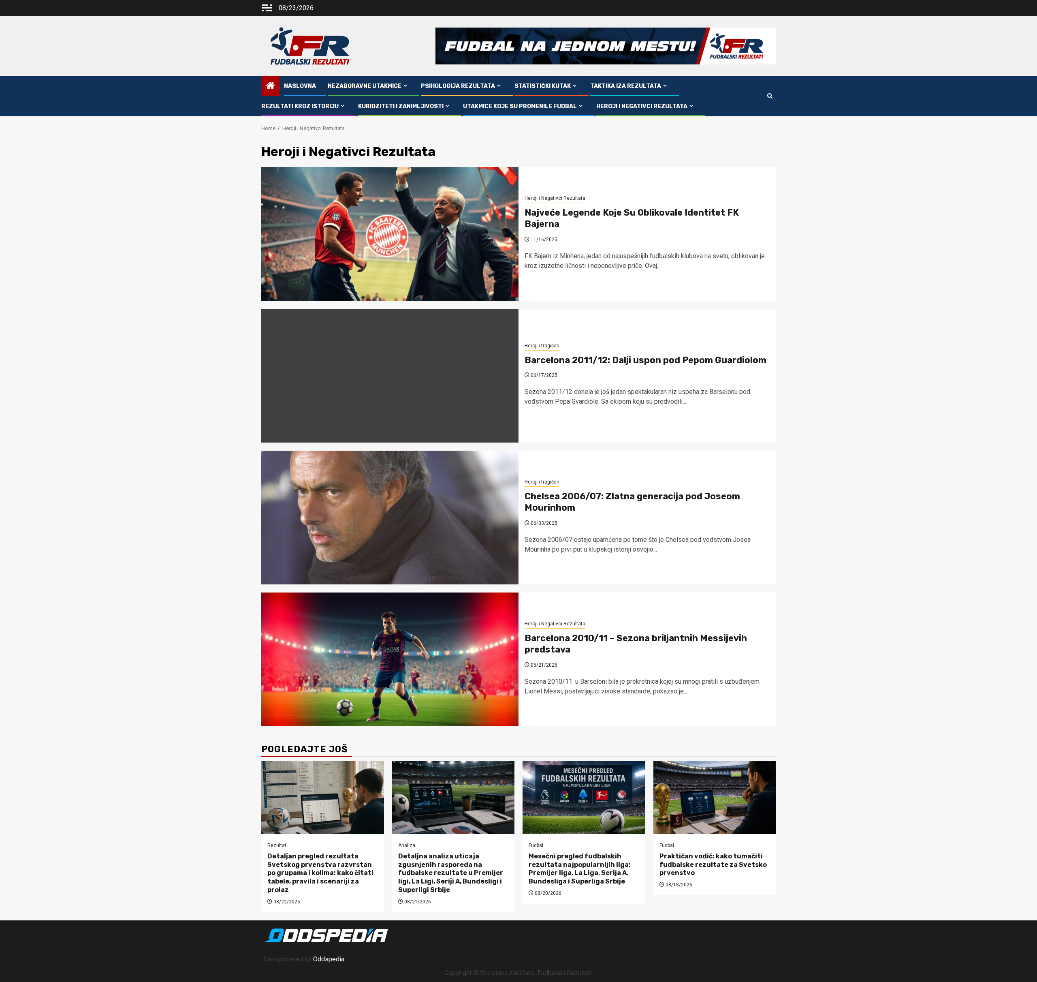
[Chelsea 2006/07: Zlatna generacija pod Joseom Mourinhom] (389, 517)
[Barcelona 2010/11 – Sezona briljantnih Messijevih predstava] (389, 659)
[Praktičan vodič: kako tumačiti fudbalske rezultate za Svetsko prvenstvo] (714, 797)
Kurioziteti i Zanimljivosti (401, 106)
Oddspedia (328, 959)
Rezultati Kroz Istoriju (300, 106)
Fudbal (536, 845)
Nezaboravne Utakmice (364, 86)
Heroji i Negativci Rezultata (641, 106)
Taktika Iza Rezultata (625, 86)
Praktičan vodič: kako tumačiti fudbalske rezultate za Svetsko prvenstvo (713, 864)
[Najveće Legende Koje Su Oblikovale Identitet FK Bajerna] (389, 234)
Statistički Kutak (542, 86)
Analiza (406, 845)
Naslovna (300, 86)
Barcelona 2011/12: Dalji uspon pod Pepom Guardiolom (645, 360)
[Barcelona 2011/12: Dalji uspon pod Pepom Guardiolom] (389, 376)
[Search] (770, 96)
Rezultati (277, 845)
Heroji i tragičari (542, 346)
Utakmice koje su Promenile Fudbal (520, 106)
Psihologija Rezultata (458, 86)
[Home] (270, 86)
